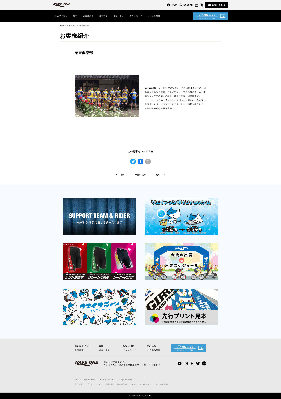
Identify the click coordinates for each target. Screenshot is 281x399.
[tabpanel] (107, 96)
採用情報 (109, 384)
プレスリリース (94, 384)
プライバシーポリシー (141, 384)
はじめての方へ (60, 16)
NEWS (174, 5)
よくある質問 (154, 16)
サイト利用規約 (162, 384)
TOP (62, 25)
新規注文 (151, 346)
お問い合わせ (218, 5)
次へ (160, 174)
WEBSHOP (89, 379)
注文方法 (103, 16)
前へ (120, 174)
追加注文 (79, 350)
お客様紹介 (88, 16)
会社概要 (79, 384)
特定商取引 (122, 384)
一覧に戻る (140, 174)
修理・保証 (118, 16)
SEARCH (188, 5)
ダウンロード (136, 16)
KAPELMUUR (107, 379)
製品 (75, 16)
